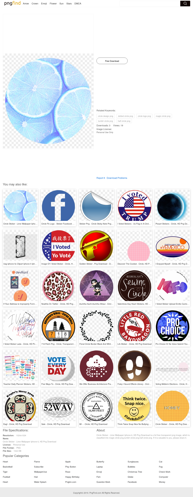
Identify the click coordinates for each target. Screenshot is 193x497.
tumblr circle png (105, 121)
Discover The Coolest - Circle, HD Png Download (139, 263)
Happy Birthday (72, 476)
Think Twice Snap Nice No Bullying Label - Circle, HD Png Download (148, 424)
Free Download (112, 60)
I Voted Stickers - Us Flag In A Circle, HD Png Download (142, 223)
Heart (5, 461)
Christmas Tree (135, 471)
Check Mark (164, 471)
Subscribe (38, 466)
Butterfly (100, 461)
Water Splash (40, 481)
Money (162, 481)
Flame (37, 461)
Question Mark (103, 481)
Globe (130, 476)
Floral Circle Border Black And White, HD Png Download (104, 343)
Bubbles (131, 466)
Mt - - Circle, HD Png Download (93, 424)
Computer (163, 476)
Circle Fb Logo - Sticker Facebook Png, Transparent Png (66, 223)
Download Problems (117, 177)
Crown (35, 3)
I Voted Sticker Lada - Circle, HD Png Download (24, 343)
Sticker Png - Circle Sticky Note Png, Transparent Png (103, 223)
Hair (36, 476)
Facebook (132, 481)
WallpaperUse (40, 471)
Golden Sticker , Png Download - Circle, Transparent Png (104, 263)
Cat (160, 461)
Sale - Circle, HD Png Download (55, 424)
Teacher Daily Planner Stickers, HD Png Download (25, 384)
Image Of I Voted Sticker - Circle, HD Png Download (64, 263)
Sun (61, 3)
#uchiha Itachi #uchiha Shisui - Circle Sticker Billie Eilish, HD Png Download (112, 303)
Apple (68, 461)
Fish (98, 476)
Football (6, 476)
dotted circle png (125, 116)
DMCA (77, 3)
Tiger (5, 471)
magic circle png (163, 116)
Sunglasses (133, 461)
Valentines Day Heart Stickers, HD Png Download (139, 303)
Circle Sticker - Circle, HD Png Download (174, 424)
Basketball (7, 466)
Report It (100, 177)
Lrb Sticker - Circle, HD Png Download (135, 343)
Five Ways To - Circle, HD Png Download (59, 384)
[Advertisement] (48, 33)
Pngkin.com (70, 481)
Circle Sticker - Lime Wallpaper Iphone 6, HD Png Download (30, 223)
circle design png (105, 116)
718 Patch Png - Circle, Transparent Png (59, 343)
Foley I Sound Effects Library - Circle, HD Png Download (143, 384)
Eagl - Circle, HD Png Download (17, 424)
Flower (53, 3)
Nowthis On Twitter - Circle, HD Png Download (62, 303)
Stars (69, 3)
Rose (67, 471)
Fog (160, 466)
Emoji (44, 3)
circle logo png (144, 116)
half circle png (124, 121)
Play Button (70, 466)
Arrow (26, 3)
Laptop (99, 466)
